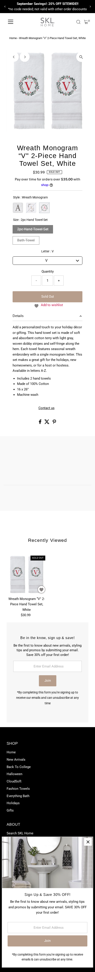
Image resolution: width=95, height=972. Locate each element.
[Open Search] (78, 22)
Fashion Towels (18, 789)
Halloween (14, 774)
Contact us (46, 408)
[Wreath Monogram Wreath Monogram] (44, 207)
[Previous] (5, 7)
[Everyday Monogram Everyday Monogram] (31, 207)
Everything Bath (18, 796)
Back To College (19, 767)
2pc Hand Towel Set (32, 229)
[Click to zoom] (81, 57)
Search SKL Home (20, 833)
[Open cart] (86, 22)
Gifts (10, 810)
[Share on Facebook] (40, 423)
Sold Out (47, 297)
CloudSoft (14, 781)
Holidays (13, 803)
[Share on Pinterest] (54, 423)
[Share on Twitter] (47, 423)
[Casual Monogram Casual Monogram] (18, 207)
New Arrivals (16, 760)
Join (47, 681)
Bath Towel (26, 240)
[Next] (90, 7)
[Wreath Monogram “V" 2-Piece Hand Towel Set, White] (26, 574)
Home (13, 38)
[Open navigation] (11, 22)
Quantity (48, 271)
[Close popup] (88, 842)
